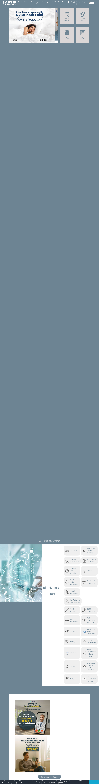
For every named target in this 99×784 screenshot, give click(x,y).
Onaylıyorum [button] (94, 782)
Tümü (52, 594)
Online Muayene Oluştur (49, 777)
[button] (59, 783)
